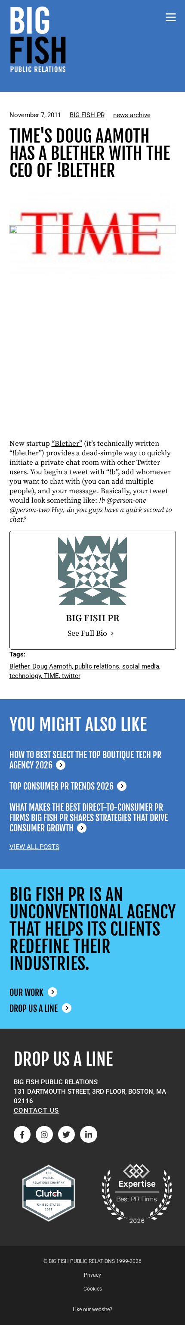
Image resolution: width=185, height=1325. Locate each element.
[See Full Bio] (112, 633)
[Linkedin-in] (88, 1134)
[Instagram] (44, 1134)
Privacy (92, 1275)
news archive (132, 115)
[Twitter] (66, 1134)
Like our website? (92, 1309)
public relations (97, 666)
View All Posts (34, 847)
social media (140, 666)
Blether (19, 666)
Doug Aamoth (52, 666)
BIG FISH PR (87, 115)
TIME (51, 676)
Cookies (92, 1289)
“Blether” (67, 443)
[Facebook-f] (22, 1134)
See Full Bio (87, 633)
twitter (71, 676)
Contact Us (36, 1110)
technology (25, 676)
